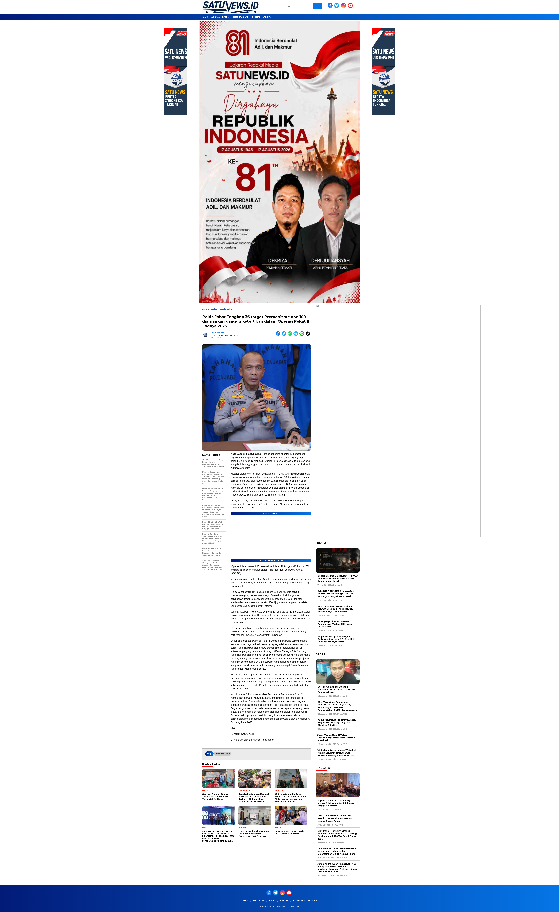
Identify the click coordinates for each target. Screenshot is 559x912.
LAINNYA (267, 17)
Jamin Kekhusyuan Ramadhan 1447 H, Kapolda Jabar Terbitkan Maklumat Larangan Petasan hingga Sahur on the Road (337, 868)
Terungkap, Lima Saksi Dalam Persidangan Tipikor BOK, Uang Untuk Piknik (334, 624)
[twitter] (337, 7)
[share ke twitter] (285, 335)
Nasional (215, 17)
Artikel (214, 309)
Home (205, 17)
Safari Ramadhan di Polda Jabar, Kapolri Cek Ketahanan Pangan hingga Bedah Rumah (335, 818)
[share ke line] (302, 335)
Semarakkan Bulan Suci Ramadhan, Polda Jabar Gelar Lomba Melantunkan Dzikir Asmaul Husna (337, 851)
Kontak (284, 901)
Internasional (240, 17)
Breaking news (222, 754)
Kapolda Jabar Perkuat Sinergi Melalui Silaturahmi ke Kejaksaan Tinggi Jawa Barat (335, 803)
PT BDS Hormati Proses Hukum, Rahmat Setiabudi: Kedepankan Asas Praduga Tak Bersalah (335, 609)
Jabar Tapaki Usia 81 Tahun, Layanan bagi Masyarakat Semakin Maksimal (336, 738)
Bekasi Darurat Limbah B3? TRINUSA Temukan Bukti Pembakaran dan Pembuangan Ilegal (337, 578)
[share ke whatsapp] (290, 335)
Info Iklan (258, 901)
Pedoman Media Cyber (305, 901)
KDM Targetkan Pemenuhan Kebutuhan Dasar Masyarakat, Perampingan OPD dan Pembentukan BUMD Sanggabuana (337, 706)
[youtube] (351, 7)
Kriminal (255, 17)
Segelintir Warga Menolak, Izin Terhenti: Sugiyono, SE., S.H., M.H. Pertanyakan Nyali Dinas (336, 639)
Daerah (226, 17)
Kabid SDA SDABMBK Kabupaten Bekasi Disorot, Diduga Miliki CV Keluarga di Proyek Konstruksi (335, 594)
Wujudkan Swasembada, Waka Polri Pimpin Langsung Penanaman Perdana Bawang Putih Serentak (337, 753)
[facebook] (331, 7)
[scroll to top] (540, 907)
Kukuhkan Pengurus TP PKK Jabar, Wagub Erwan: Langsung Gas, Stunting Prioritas (336, 722)
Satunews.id (218, 333)
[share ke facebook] (279, 335)
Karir (272, 901)
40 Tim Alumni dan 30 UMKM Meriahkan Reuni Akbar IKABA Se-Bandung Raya (336, 689)
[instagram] (344, 7)
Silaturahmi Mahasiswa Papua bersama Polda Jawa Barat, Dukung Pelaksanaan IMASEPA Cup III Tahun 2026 (337, 834)
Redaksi (244, 901)
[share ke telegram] (296, 335)
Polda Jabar (226, 309)
